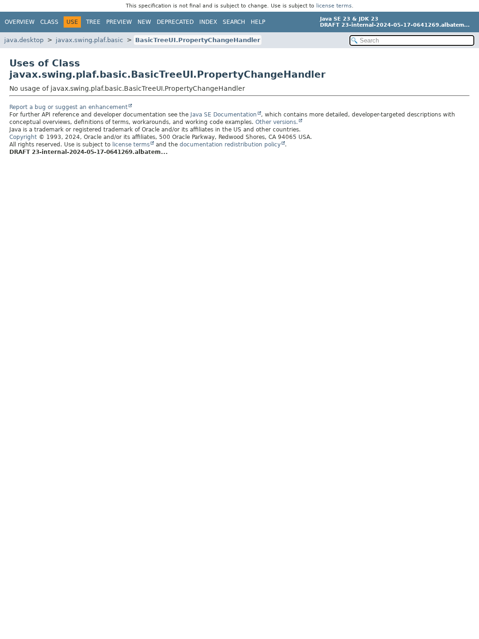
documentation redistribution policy (230, 144)
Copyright (23, 137)
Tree (93, 22)
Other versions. (276, 122)
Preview (119, 22)
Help (258, 22)
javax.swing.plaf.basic (89, 40)
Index (208, 22)
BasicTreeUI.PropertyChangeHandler (197, 40)
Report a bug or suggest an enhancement (68, 107)
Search (234, 22)
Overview (20, 22)
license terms (334, 6)
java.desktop (24, 40)
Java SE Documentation (223, 114)
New (144, 22)
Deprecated (175, 22)
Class (49, 22)
